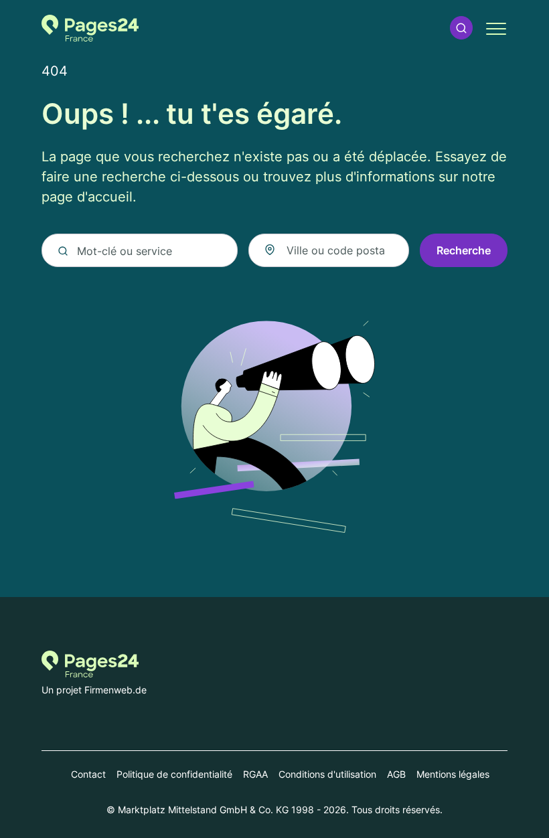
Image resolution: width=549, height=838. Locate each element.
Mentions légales (452, 774)
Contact (88, 774)
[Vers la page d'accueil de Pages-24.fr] (90, 28)
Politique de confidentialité (174, 774)
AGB (396, 774)
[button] (461, 27)
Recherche (464, 250)
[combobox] (328, 250)
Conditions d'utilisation (327, 774)
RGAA (255, 774)
